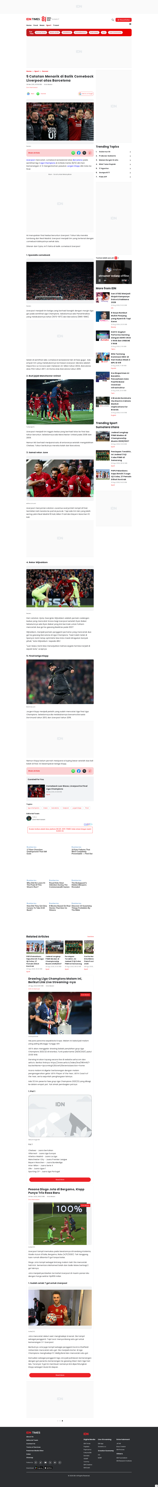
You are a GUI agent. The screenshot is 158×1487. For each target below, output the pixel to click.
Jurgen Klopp (73, 166)
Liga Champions (47, 163)
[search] (112, 19)
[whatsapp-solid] (73, 153)
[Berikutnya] (94, 919)
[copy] (90, 153)
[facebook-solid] (79, 153)
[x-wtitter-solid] (84, 153)
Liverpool (30, 160)
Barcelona (78, 160)
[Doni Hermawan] (28, 818)
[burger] (130, 24)
